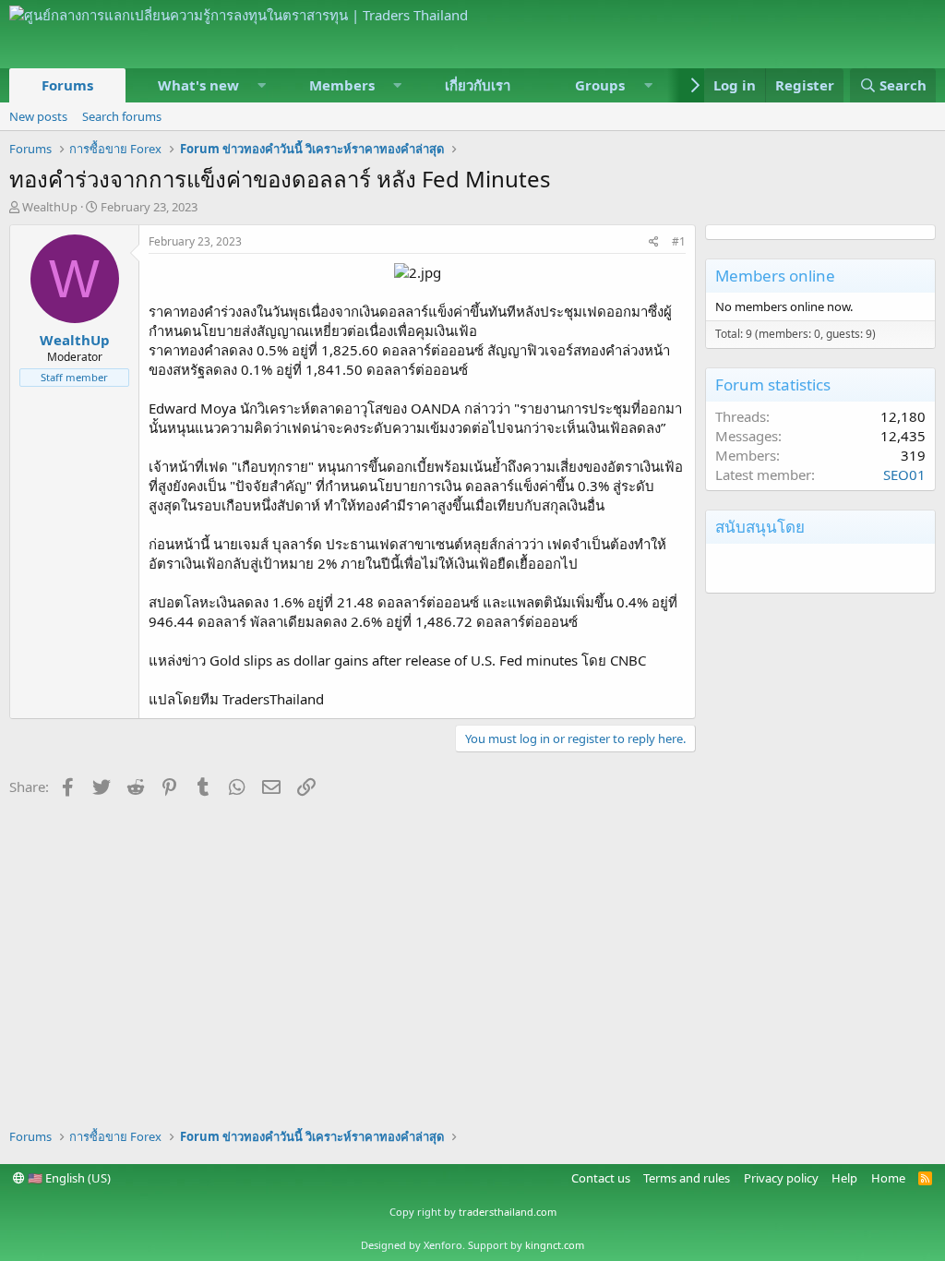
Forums (67, 85)
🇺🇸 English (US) (68, 1178)
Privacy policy (781, 1178)
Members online (775, 275)
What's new (198, 85)
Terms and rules (686, 1178)
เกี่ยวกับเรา (477, 85)
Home (888, 1178)
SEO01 (904, 474)
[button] (262, 85)
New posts (38, 116)
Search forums (121, 116)
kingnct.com (554, 1245)
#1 (679, 241)
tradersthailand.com (507, 1212)
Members (342, 85)
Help (844, 1178)
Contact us (600, 1178)
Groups (600, 85)
